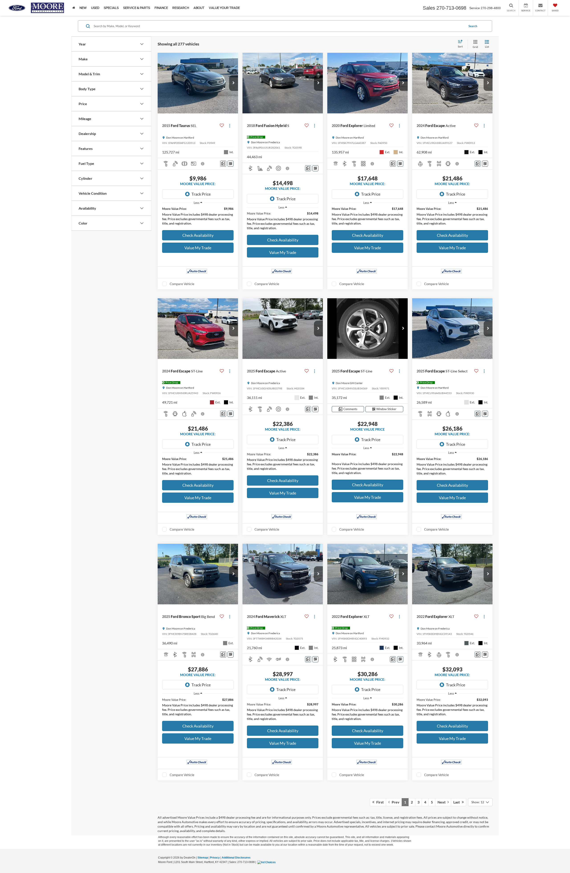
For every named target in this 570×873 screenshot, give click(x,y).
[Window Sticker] (231, 164)
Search (472, 26)
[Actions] (230, 125)
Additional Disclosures (236, 857)
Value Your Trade (224, 8)
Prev (394, 802)
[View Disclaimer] (203, 163)
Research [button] (180, 8)
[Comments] (223, 164)
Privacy (215, 857)
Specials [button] (111, 8)
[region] (198, 217)
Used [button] (95, 8)
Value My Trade (197, 247)
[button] (233, 83)
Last (457, 802)
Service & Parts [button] (136, 8)
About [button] (198, 8)
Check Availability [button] (198, 235)
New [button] (83, 8)
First (379, 802)
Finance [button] (161, 8)
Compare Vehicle (182, 284)
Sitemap (202, 857)
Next (443, 802)
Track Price (201, 194)
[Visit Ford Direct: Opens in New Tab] (267, 862)
